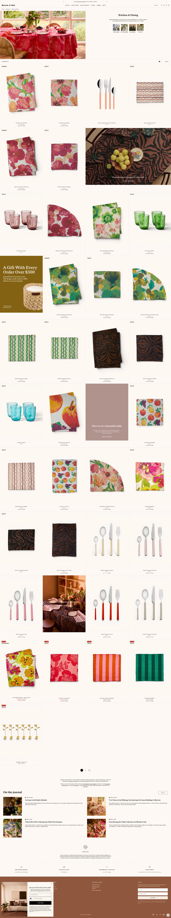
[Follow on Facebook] (153, 914)
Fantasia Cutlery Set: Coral (107, 634)
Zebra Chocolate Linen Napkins (149, 378)
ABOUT (104, 5)
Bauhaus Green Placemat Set (64, 378)
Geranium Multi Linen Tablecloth (107, 250)
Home (3, 9)
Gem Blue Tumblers (21, 442)
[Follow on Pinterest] (160, 914)
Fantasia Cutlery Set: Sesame (107, 570)
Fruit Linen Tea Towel (64, 506)
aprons (70, 781)
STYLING (93, 5)
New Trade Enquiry (96, 890)
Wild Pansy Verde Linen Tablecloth (64, 314)
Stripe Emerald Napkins (150, 698)
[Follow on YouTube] (163, 914)
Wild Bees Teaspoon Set (21, 762)
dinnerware (64, 785)
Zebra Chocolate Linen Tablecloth (107, 378)
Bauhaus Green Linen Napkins (21, 378)
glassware (107, 784)
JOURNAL (99, 5)
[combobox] (31, 898)
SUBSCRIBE (40, 903)
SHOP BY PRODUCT (84, 5)
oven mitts (86, 781)
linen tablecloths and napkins (89, 784)
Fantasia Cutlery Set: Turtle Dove (150, 634)
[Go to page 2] (89, 770)
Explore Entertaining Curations (64, 605)
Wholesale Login (96, 884)
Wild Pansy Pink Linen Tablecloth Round (64, 250)
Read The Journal (106, 436)
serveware (76, 785)
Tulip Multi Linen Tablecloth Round (107, 506)
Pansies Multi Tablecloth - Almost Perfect (21, 697)
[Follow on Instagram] (156, 914)
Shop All (67, 5)
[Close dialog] (52, 884)
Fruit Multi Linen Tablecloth (64, 442)
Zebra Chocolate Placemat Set (21, 570)
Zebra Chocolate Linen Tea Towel (64, 570)
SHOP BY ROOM (75, 5)
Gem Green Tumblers (149, 250)
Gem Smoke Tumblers (21, 250)
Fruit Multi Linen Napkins (149, 442)
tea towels (75, 781)
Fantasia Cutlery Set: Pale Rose (149, 570)
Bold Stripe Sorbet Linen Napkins (107, 698)
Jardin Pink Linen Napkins (64, 698)
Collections (8, 9)
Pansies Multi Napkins (149, 506)
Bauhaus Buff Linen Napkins (21, 506)
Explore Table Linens (128, 181)
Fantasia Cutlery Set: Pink (21, 634)
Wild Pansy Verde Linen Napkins (107, 314)
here (110, 872)
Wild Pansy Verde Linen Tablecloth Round (150, 314)
